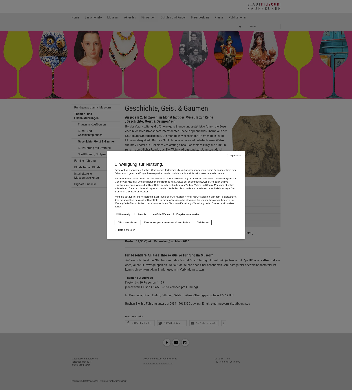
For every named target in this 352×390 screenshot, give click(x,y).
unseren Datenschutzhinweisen (132, 191)
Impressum (235, 155)
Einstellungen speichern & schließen (167, 222)
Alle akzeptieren (128, 222)
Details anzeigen (126, 230)
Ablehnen (203, 222)
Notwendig (124, 214)
